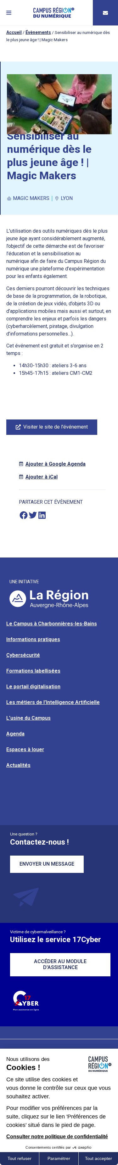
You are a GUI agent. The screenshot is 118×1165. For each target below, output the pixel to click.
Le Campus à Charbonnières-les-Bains (51, 624)
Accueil (14, 32)
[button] (9, 12)
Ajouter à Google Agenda (55, 464)
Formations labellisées (33, 671)
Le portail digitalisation (33, 687)
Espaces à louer (25, 749)
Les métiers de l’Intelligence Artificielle (53, 702)
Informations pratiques (33, 639)
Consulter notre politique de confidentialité (57, 1136)
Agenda (15, 734)
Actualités (18, 765)
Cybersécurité (23, 655)
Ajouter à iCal (41, 477)
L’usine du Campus (28, 718)
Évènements (38, 32)
